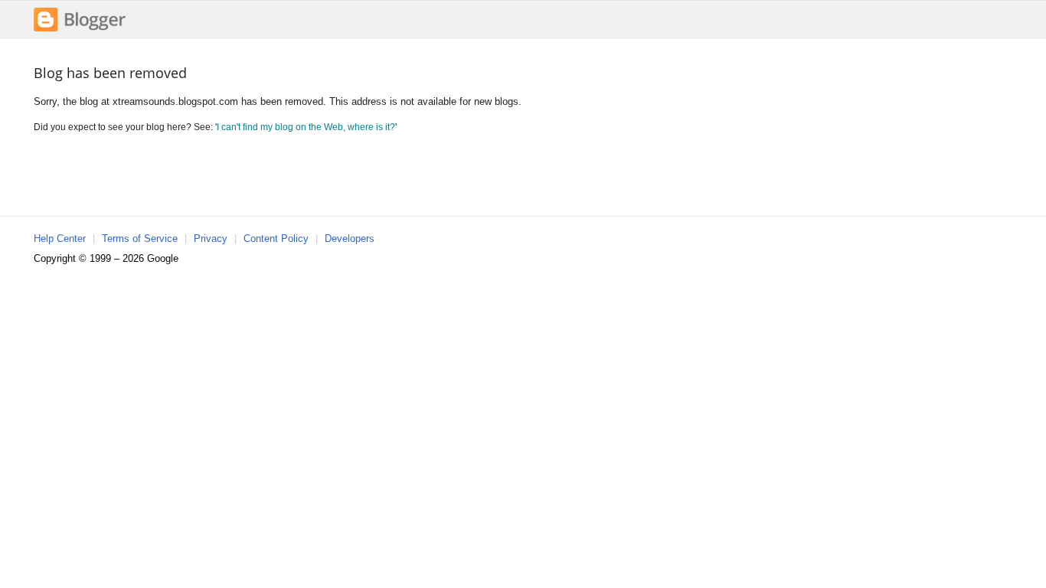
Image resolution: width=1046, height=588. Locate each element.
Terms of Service (140, 238)
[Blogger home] (80, 29)
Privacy (210, 238)
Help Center (60, 238)
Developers (349, 238)
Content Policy (276, 238)
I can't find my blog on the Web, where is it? (306, 127)
